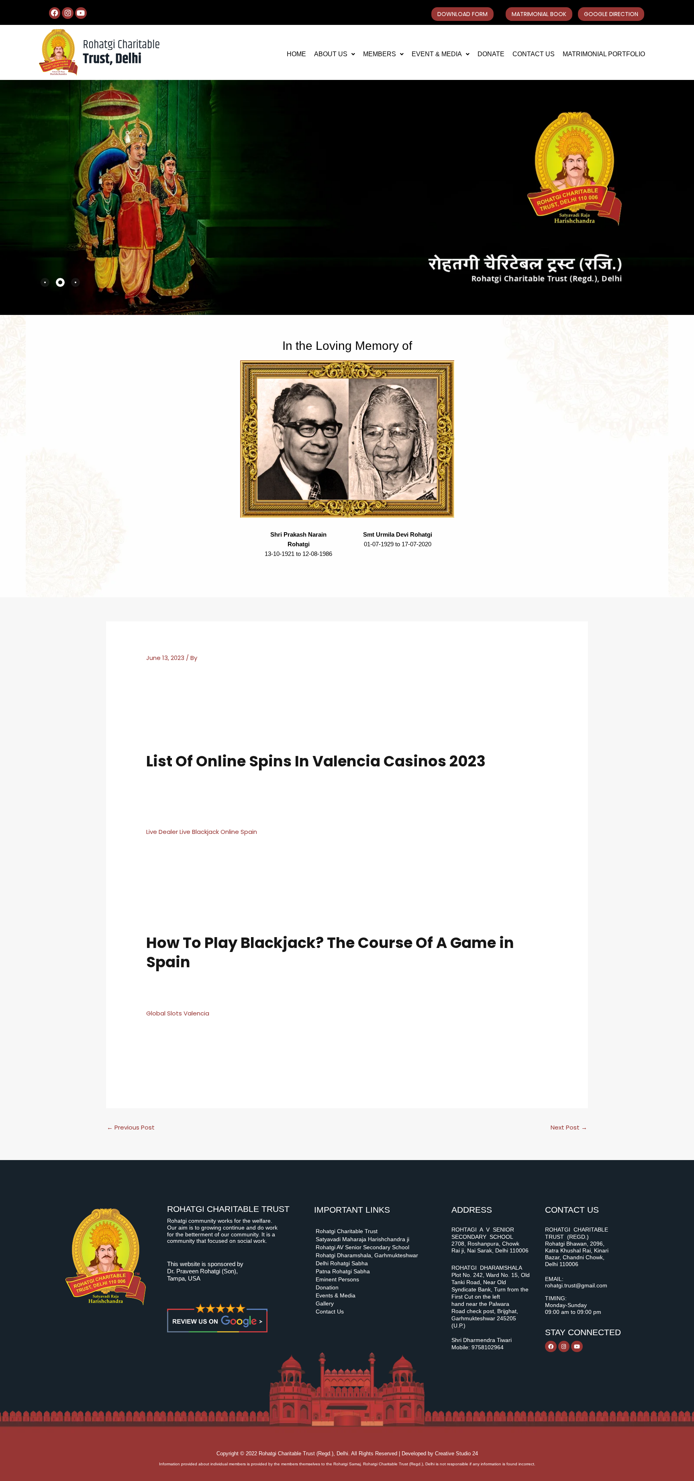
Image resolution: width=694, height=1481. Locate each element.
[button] (334, 54)
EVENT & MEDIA (437, 54)
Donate (491, 54)
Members (379, 54)
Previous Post (131, 1127)
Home (296, 54)
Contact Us (533, 54)
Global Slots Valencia (177, 1013)
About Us (330, 54)
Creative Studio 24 (456, 1453)
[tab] (45, 282)
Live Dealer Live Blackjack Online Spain (201, 831)
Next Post (569, 1127)
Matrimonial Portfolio (604, 54)
